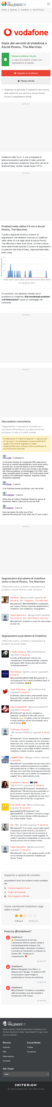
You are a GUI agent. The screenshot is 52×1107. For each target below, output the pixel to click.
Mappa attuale (27, 81)
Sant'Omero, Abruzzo (38, 618)
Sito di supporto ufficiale (18, 896)
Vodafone (25, 10)
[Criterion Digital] (26, 1085)
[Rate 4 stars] (30, 916)
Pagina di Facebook (16, 892)
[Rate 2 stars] (21, 916)
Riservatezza (8, 1056)
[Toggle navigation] (48, 4)
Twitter (30, 1047)
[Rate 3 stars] (26, 916)
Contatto (6, 1061)
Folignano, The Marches (36, 600)
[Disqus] (26, 485)
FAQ (4, 1052)
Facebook (31, 1052)
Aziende (13, 10)
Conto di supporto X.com (19, 888)
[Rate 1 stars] (16, 916)
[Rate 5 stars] (35, 916)
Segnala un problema (27, 73)
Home (4, 10)
